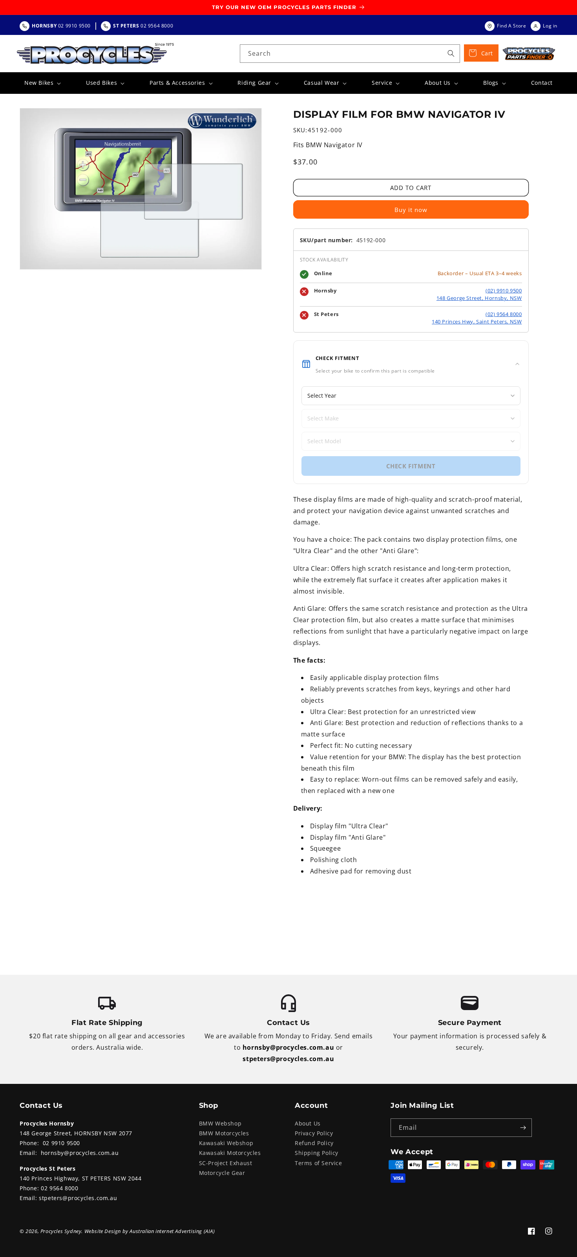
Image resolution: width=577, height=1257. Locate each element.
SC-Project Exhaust (225, 1163)
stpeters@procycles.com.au (288, 1058)
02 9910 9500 (61, 1143)
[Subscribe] (522, 1127)
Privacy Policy (314, 1133)
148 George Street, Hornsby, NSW (479, 297)
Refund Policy (314, 1143)
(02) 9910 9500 (504, 290)
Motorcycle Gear (222, 1173)
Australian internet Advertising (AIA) (172, 1231)
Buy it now (410, 210)
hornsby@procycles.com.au (288, 1047)
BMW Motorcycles (224, 1133)
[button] (42, 82)
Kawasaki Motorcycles (230, 1153)
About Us (308, 1123)
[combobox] (350, 53)
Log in (550, 25)
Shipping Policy (316, 1153)
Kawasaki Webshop (226, 1143)
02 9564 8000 (59, 1188)
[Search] (451, 53)
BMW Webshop (220, 1123)
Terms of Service (318, 1163)
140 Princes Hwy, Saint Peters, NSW (477, 321)
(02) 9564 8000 (504, 314)
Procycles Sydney (61, 1231)
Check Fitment (411, 466)
